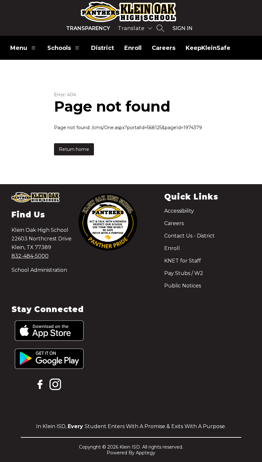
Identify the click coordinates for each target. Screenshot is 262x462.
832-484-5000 (30, 256)
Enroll (133, 47)
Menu (18, 47)
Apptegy (145, 453)
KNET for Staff (182, 261)
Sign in (182, 28)
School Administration (39, 270)
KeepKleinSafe (208, 47)
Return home (74, 149)
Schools (59, 47)
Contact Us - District (189, 236)
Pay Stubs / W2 (183, 273)
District (102, 47)
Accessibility (179, 211)
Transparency (88, 28)
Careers (163, 47)
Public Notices (182, 286)
